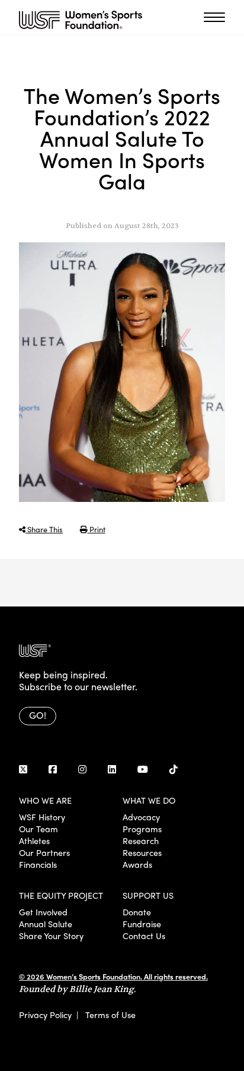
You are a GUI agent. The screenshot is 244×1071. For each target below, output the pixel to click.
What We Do (149, 800)
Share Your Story (51, 936)
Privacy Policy (45, 1015)
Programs (142, 829)
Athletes (34, 840)
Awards (137, 864)
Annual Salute (45, 924)
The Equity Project (61, 895)
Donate (137, 912)
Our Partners (44, 852)
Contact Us (144, 936)
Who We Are (45, 800)
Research (141, 840)
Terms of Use (110, 1015)
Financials (38, 864)
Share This (44, 529)
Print (96, 529)
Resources (142, 852)
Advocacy (141, 817)
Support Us (148, 895)
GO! (37, 715)
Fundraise (142, 924)
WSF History (42, 817)
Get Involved (43, 912)
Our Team (38, 829)
